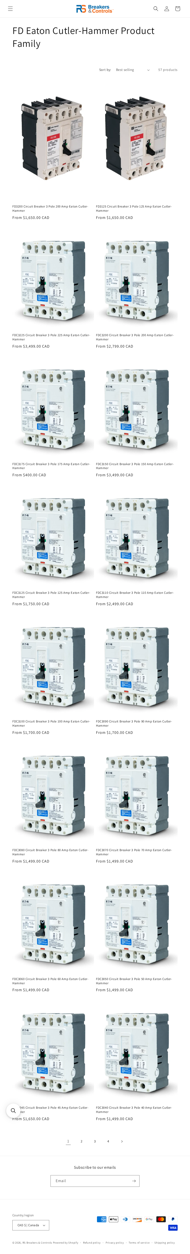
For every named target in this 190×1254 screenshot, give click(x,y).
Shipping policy (164, 1242)
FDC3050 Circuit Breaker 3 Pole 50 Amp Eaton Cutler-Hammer (134, 981)
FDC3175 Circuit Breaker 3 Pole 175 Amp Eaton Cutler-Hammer (51, 466)
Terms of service (139, 1242)
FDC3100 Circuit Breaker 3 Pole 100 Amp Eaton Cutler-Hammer (51, 723)
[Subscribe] (133, 1181)
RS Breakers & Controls (37, 1242)
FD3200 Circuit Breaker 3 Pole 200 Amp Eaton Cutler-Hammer (50, 209)
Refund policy (92, 1242)
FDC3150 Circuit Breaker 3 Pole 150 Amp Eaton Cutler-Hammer (135, 466)
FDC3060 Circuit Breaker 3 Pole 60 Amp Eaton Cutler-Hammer (50, 981)
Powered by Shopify (65, 1242)
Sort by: (105, 69)
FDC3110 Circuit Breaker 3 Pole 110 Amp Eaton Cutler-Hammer (135, 595)
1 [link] (68, 1141)
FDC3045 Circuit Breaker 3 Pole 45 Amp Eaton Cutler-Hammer (50, 1110)
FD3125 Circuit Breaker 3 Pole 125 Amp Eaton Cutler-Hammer (134, 209)
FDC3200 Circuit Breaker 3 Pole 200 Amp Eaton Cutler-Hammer (135, 337)
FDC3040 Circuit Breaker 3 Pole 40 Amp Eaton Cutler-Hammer (134, 1110)
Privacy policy (115, 1242)
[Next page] (121, 1141)
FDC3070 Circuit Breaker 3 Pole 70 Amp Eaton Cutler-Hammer (134, 852)
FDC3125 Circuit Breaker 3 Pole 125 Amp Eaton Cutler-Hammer (51, 595)
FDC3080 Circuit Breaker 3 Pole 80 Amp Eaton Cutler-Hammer (50, 852)
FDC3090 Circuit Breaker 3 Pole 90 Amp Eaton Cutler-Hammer (134, 723)
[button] (10, 8)
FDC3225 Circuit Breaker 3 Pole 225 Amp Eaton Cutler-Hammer (51, 337)
